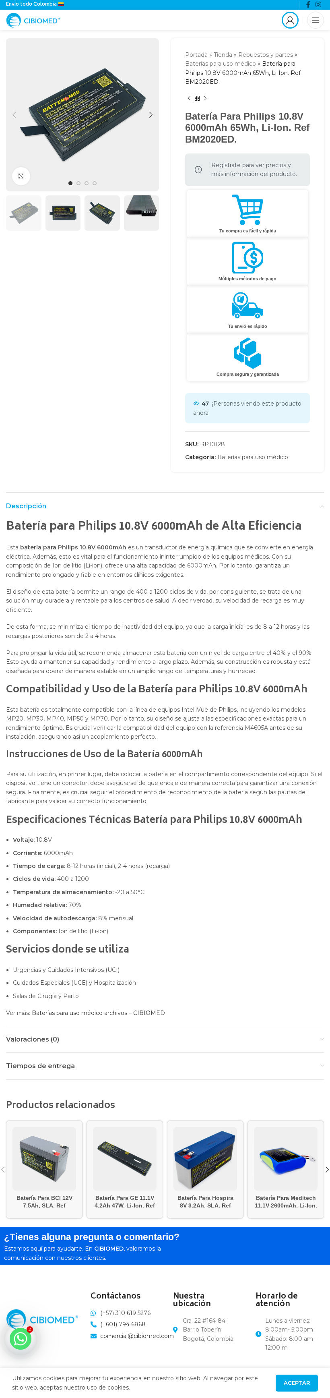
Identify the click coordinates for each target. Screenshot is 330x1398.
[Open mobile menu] (315, 20)
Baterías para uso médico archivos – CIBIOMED (98, 1013)
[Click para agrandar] (21, 176)
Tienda (223, 54)
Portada (196, 54)
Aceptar (297, 1382)
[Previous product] (189, 99)
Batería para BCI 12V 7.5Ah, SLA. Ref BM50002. (44, 1206)
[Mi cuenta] (290, 20)
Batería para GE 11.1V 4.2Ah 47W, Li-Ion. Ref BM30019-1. (125, 1206)
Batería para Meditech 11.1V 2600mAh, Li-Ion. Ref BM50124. (286, 1206)
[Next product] (205, 99)
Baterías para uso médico (220, 63)
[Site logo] (33, 19)
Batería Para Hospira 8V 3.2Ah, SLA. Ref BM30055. (205, 1206)
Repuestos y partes (265, 54)
